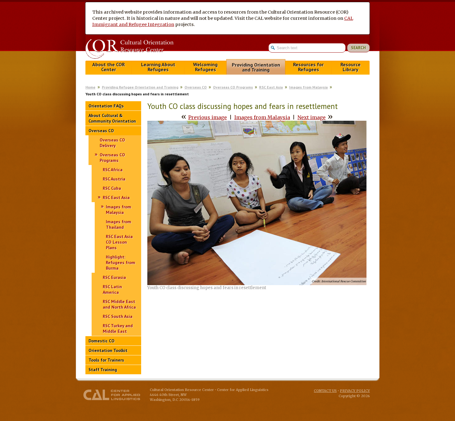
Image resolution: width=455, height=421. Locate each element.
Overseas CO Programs (233, 87)
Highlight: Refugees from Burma (120, 262)
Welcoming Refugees (205, 67)
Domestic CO (102, 341)
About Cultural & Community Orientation (112, 118)
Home (90, 87)
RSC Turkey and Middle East (118, 328)
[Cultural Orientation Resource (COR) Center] (129, 49)
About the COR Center (108, 67)
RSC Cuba (112, 188)
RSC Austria (114, 179)
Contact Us (325, 390)
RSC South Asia (117, 316)
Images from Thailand (118, 224)
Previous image (207, 117)
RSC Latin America (112, 289)
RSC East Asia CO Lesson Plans (119, 242)
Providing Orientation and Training (256, 67)
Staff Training (103, 369)
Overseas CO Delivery (112, 142)
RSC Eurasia (114, 277)
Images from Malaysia (308, 87)
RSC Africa (113, 169)
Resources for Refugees (308, 67)
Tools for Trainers (106, 360)
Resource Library (350, 67)
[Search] (319, 48)
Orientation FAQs (106, 106)
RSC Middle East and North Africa (119, 304)
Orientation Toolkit (108, 350)
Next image (311, 117)
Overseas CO (195, 87)
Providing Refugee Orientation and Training (140, 87)
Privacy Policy (355, 390)
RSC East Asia (271, 87)
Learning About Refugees (158, 67)
